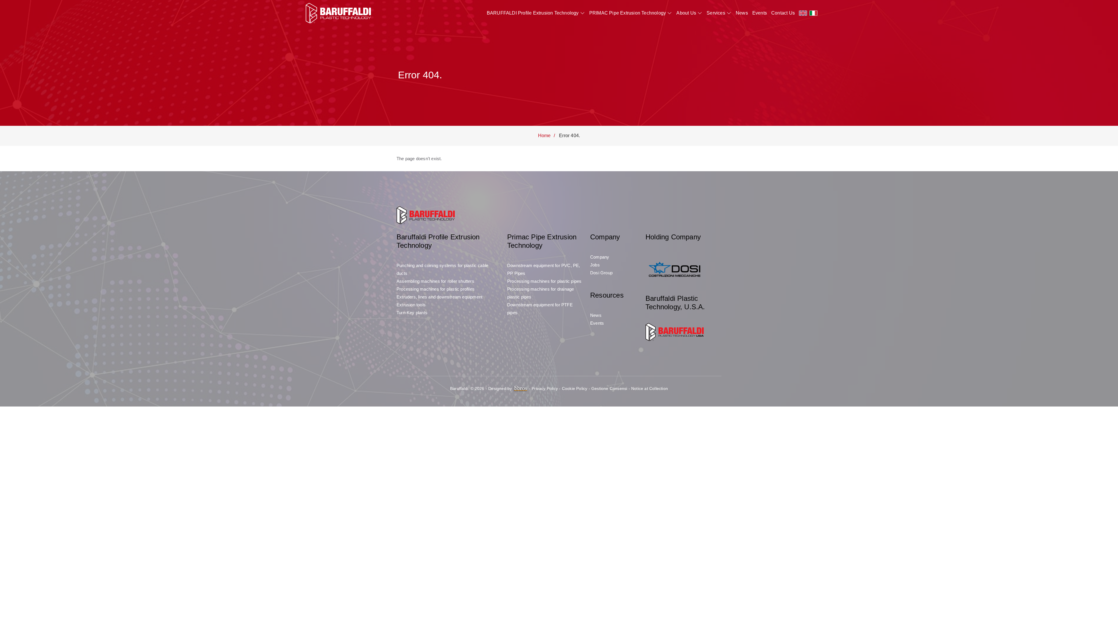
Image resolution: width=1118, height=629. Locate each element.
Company (599, 257)
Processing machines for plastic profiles (436, 289)
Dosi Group (601, 272)
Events (759, 12)
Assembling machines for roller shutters (435, 281)
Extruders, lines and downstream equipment (439, 296)
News (742, 12)
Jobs (595, 264)
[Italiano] (813, 13)
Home (544, 135)
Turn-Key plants (412, 312)
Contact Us (783, 12)
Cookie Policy (575, 388)
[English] (803, 13)
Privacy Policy (545, 388)
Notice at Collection (649, 388)
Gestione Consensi (609, 388)
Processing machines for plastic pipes (544, 281)
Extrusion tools (411, 304)
